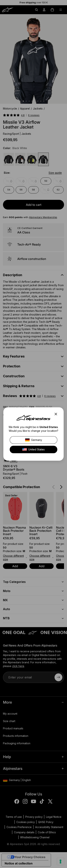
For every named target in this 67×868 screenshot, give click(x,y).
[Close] (57, 414)
